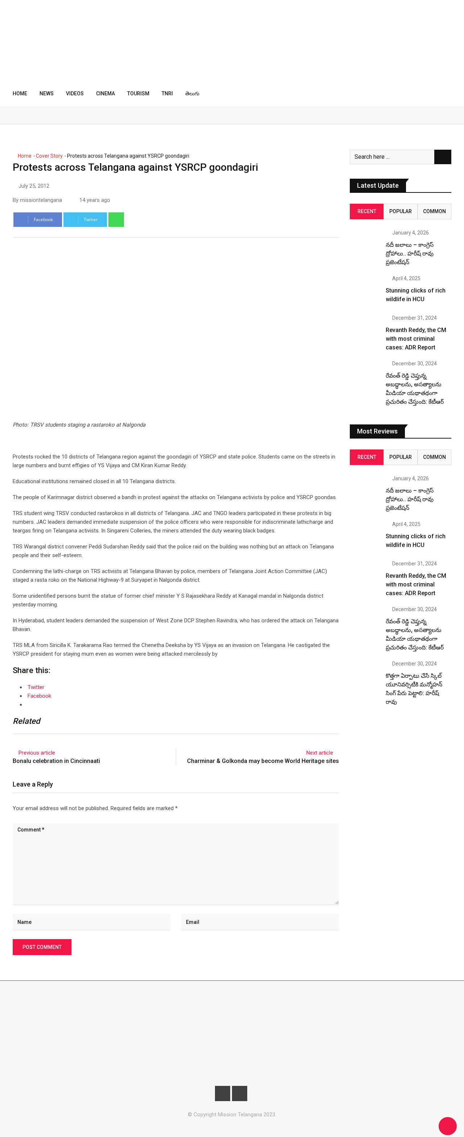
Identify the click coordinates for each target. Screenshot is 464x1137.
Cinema (105, 93)
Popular (400, 211)
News (47, 93)
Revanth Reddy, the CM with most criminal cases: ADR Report (416, 339)
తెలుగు (192, 93)
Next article (319, 753)
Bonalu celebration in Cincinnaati (56, 761)
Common (434, 211)
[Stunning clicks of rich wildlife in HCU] (365, 291)
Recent (366, 211)
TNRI (167, 93)
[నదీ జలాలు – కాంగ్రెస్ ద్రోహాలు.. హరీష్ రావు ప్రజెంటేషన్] (365, 245)
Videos (75, 93)
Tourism (138, 93)
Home (20, 93)
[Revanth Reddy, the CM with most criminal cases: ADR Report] (365, 330)
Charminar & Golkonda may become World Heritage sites (263, 761)
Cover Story (49, 156)
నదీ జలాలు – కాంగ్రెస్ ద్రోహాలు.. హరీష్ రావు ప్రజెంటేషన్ (410, 253)
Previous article (36, 753)
